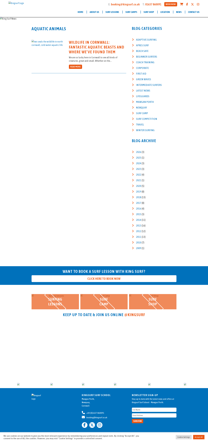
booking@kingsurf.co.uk (125, 4)
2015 (138, 214)
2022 (138, 174)
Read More (75, 66)
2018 (138, 197)
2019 (138, 191)
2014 (138, 219)
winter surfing (145, 130)
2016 (138, 208)
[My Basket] (181, 4)
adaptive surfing (146, 39)
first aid (141, 73)
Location (165, 12)
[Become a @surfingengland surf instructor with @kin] (121, 342)
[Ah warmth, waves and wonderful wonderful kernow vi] (86, 328)
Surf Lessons (112, 12)
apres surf (142, 45)
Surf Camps (131, 12)
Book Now (171, 4)
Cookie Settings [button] (183, 437)
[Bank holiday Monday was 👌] (17, 322)
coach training (145, 62)
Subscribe (137, 421)
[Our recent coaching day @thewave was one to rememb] (51, 335)
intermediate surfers (149, 84)
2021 (138, 180)
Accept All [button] (199, 437)
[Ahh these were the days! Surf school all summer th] (156, 347)
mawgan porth (145, 101)
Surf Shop (149, 12)
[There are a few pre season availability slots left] (191, 337)
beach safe (142, 51)
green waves (143, 79)
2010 (138, 242)
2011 (138, 236)
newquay (141, 107)
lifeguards (142, 96)
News (179, 12)
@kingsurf (134, 314)
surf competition (146, 118)
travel (140, 124)
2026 (138, 151)
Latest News (143, 90)
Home (80, 12)
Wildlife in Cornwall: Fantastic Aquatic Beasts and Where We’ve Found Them (96, 47)
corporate (142, 67)
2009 (138, 248)
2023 (138, 168)
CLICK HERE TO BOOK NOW (104, 278)
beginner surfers (146, 56)
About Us (94, 12)
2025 (138, 157)
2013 (138, 225)
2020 (138, 185)
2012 (138, 231)
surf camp (142, 113)
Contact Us (194, 12)
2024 (138, 163)
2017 (138, 202)
